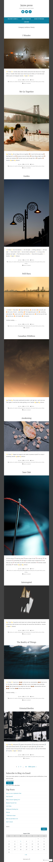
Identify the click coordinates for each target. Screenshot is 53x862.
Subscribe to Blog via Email (18, 773)
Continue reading (10, 320)
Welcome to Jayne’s (12, 18)
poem (34, 81)
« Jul (26, 854)
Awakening (26, 418)
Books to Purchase (39, 18)
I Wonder (26, 35)
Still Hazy (26, 273)
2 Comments (27, 758)
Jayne (20, 79)
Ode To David (9, 822)
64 (26, 767)
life (32, 81)
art (13, 81)
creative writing (17, 81)
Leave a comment (27, 83)
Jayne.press (26, 5)
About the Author (26, 18)
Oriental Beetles (26, 708)
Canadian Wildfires (26, 336)
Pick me (8, 812)
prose (40, 81)
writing (42, 81)
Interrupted (26, 582)
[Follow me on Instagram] (30, 11)
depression (23, 81)
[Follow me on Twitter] (26, 11)
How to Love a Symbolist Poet (13, 793)
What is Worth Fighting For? (13, 799)
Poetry (32, 79)
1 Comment (27, 328)
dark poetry (22, 261)
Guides (26, 176)
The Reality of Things (26, 642)
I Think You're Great (10, 815)
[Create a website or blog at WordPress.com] (29, 859)
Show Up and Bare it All (12, 818)
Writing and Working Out (12, 809)
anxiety (10, 81)
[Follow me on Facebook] (22, 11)
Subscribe (26, 22)
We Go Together (26, 91)
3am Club (26, 472)
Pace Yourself (9, 796)
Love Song (8, 806)
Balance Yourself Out (11, 803)
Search (7, 826)
